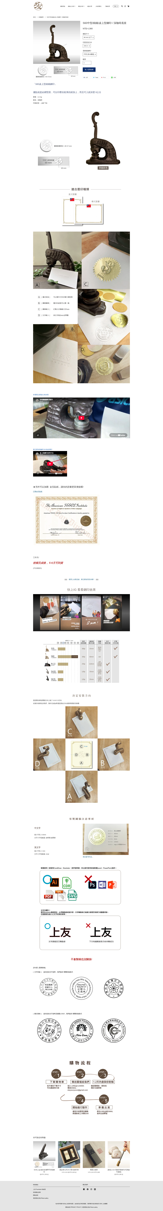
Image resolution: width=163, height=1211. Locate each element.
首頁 (34, 17)
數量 (84, 59)
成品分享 (89, 6)
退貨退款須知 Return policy (40, 1198)
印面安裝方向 (87, 42)
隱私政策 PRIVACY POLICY (73, 1207)
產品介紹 (80, 6)
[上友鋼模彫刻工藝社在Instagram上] (91, 1190)
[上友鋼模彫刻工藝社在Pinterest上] (87, 1190)
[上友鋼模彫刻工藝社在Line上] (95, 1190)
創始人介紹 (71, 6)
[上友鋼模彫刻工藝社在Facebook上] (84, 1190)
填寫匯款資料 (37, 1192)
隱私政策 (35, 1195)
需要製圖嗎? (87, 51)
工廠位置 (107, 6)
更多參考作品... (88, 857)
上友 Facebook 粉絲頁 (39, 1189)
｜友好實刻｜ (98, 6)
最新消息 (62, 6)
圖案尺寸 (86, 34)
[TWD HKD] (116, 6)
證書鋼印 (41, 17)
